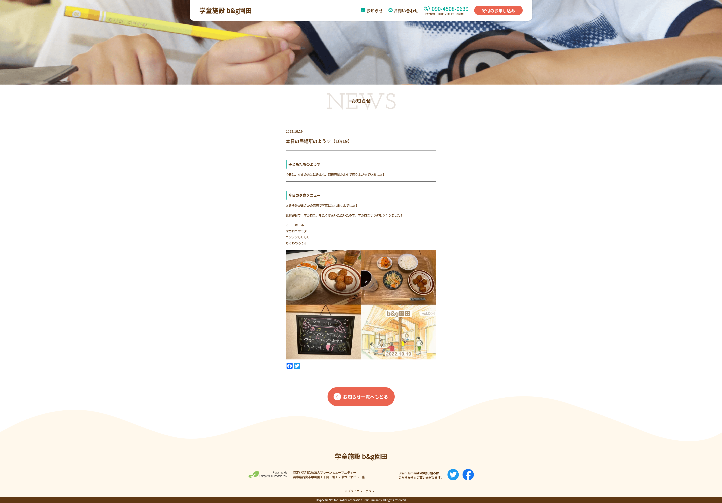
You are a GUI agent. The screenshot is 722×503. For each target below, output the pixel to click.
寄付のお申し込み (498, 10)
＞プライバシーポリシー (361, 491)
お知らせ (374, 10)
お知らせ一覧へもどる (365, 396)
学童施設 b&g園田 (225, 10)
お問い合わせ (406, 10)
